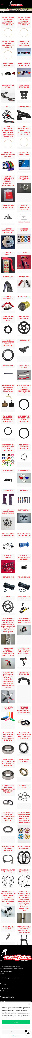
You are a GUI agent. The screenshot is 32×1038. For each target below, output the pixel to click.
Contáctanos (4, 991)
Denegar (16, 1027)
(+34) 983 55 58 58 (6, 971)
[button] (29, 1004)
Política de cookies (16, 1035)
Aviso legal (3, 1001)
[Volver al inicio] (16, 4)
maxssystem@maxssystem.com (9, 978)
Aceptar (16, 1022)
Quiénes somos (4, 988)
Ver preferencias (16, 1032)
